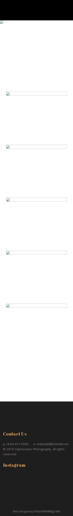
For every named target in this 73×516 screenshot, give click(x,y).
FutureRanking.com (47, 511)
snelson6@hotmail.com (53, 444)
